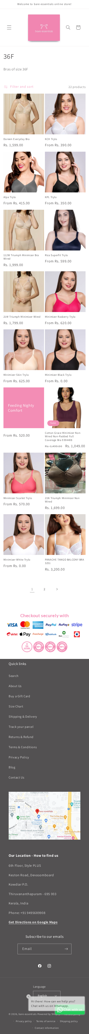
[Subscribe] (66, 949)
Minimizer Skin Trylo (16, 375)
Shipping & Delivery (23, 716)
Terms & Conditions (23, 747)
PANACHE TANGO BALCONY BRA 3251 (64, 561)
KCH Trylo (51, 139)
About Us (15, 686)
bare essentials (28, 1014)
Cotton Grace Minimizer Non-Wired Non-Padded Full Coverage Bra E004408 (63, 436)
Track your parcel (21, 727)
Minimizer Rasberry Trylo (60, 317)
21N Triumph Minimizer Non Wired (62, 499)
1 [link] (32, 589)
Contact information (47, 1027)
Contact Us (16, 777)
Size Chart (16, 706)
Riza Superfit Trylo (56, 255)
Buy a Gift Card (19, 696)
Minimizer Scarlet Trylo (17, 498)
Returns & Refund (21, 737)
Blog (12, 767)
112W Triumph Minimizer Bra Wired (21, 257)
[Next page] (57, 589)
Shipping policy (69, 1021)
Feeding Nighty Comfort (21, 408)
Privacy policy (24, 1021)
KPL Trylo (51, 197)
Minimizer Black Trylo (58, 375)
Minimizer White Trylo (16, 559)
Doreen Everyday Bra (16, 139)
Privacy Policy (19, 757)
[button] (9, 28)
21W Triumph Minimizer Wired (22, 317)
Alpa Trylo (9, 197)
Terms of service (46, 1021)
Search (14, 676)
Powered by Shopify (48, 1014)
